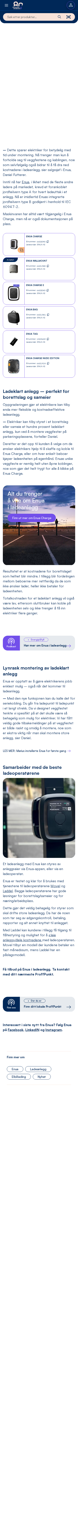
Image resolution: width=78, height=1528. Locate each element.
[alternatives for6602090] (21, 250)
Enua (25, 182)
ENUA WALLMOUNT (36, 260)
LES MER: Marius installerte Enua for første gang (34, 751)
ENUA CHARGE (34, 236)
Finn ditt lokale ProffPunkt (42, 1006)
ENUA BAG (32, 309)
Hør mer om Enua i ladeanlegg (45, 645)
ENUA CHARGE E (35, 285)
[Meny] (6, 5)
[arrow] (68, 646)
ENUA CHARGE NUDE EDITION (42, 358)
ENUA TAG (32, 333)
